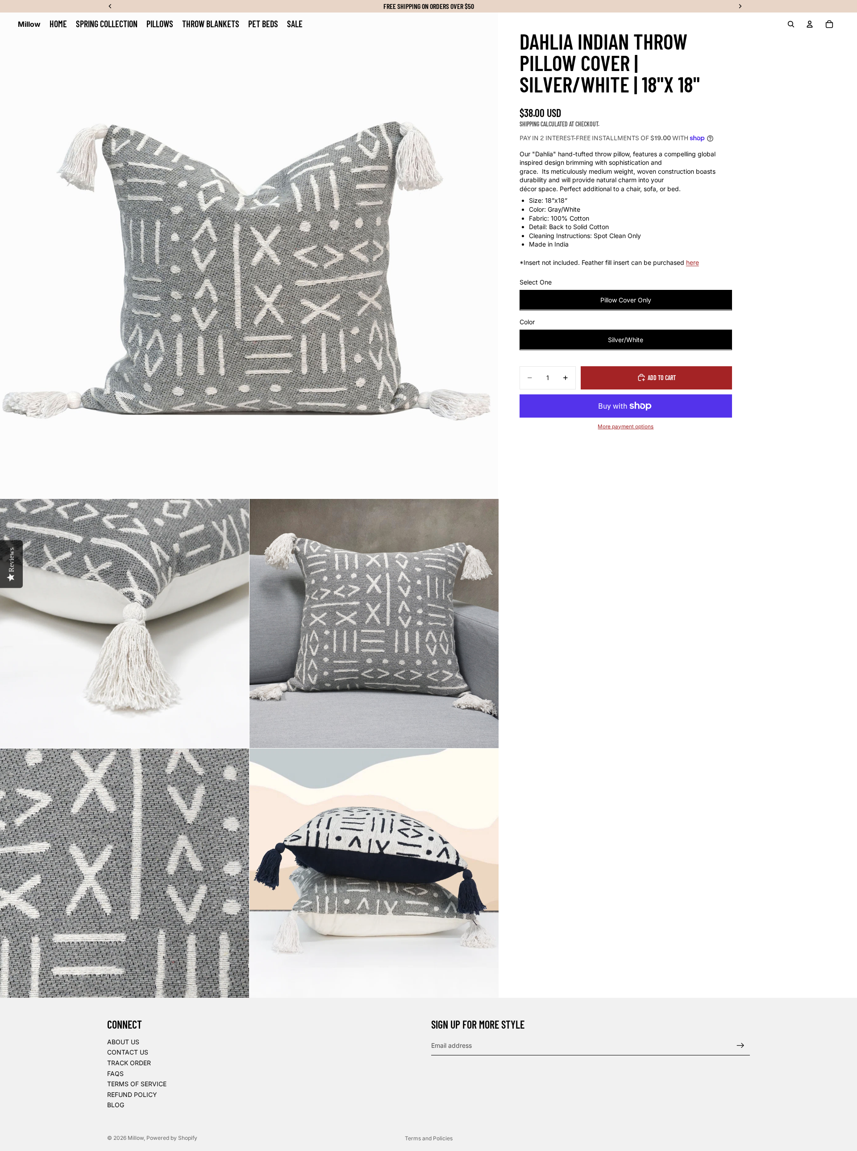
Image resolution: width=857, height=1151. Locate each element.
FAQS (115, 1073)
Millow (136, 1137)
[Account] (810, 24)
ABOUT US (123, 1042)
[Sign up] (740, 1045)
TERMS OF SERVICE (136, 1084)
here (692, 262)
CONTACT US (127, 1052)
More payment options (625, 426)
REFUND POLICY (132, 1094)
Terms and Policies (429, 1138)
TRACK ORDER (129, 1063)
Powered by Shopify (171, 1137)
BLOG (115, 1105)
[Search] (791, 24)
